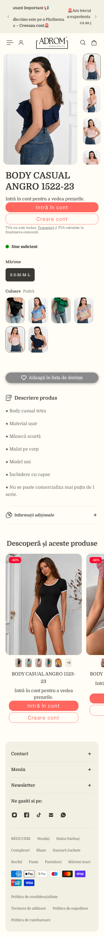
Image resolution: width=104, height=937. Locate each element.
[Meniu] (10, 42)
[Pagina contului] (21, 43)
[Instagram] (14, 815)
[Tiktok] (39, 815)
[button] (52, 377)
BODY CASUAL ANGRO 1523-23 (44, 677)
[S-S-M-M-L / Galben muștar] (58, 662)
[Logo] (52, 42)
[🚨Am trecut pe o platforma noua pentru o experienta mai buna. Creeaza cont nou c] (52, 16)
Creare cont (52, 219)
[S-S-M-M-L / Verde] (48, 662)
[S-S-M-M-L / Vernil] (28, 662)
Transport (46, 228)
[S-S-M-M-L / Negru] (18, 662)
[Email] (51, 815)
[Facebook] (27, 815)
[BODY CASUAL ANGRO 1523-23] (44, 604)
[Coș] (94, 43)
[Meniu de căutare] (82, 43)
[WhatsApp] (63, 815)
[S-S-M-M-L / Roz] (38, 662)
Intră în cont (52, 207)
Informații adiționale (34, 515)
